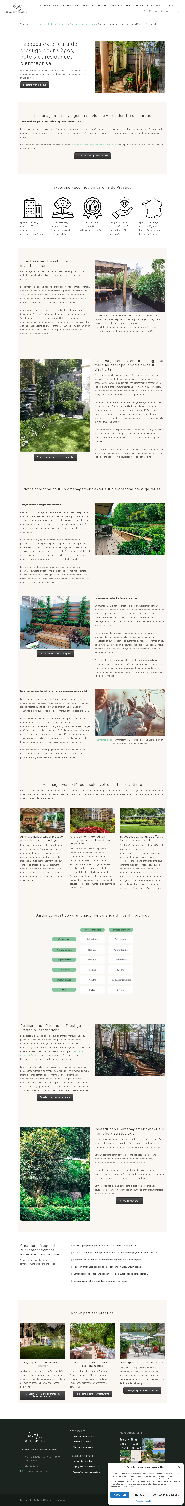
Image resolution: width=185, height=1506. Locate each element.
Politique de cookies (144, 1501)
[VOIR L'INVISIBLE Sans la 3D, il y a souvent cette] (136, 1444)
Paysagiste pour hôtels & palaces (142, 1390)
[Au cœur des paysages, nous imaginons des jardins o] (136, 1455)
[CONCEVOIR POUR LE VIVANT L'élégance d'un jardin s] (125, 1444)
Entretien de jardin (82, 1441)
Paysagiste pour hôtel (83, 1461)
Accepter (120, 1495)
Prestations (62, 24)
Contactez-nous (104, 740)
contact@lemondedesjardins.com (39, 1471)
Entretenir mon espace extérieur (55, 1097)
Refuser (140, 1495)
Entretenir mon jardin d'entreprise (55, 654)
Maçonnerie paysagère (84, 1447)
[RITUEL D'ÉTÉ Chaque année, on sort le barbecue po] (159, 1444)
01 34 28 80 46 (31, 1466)
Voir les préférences (166, 1495)
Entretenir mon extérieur (34, 85)
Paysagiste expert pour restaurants (92, 1394)
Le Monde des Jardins (44, 24)
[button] (179, 1467)
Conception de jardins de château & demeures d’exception (43, 1395)
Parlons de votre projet (129, 1201)
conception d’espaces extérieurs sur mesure (95, 145)
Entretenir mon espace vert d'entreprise (55, 457)
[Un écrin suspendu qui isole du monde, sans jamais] (159, 1455)
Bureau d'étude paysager (85, 1436)
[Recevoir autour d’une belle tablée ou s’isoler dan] (147, 1455)
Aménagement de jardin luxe (86, 1472)
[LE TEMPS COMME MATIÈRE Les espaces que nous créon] (147, 1444)
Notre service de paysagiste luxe (92, 156)
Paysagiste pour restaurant (86, 1466)
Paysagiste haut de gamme (82, 24)
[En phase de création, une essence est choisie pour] (125, 1455)
